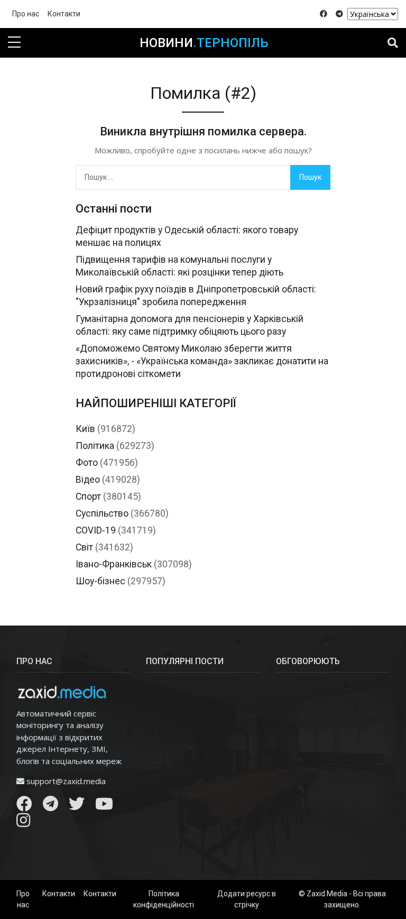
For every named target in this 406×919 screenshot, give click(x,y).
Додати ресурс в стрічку (246, 899)
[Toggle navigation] (392, 42)
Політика (95, 445)
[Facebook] (24, 806)
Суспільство (102, 513)
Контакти (64, 14)
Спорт (88, 496)
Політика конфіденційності (163, 899)
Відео (88, 479)
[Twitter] (77, 806)
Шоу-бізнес (100, 581)
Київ (85, 429)
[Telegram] (50, 806)
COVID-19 (96, 530)
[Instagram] (23, 822)
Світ (84, 547)
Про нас (25, 14)
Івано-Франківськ (114, 564)
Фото (87, 462)
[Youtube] (104, 806)
